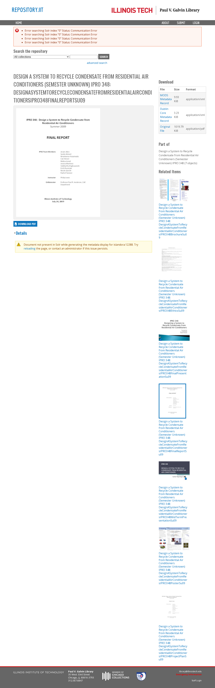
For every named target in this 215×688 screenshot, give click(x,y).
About (165, 23)
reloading (29, 248)
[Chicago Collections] (115, 679)
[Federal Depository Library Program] (141, 679)
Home (19, 23)
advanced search (97, 63)
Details (21, 233)
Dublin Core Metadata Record (166, 115)
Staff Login (197, 680)
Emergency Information (189, 674)
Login (196, 23)
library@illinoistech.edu (190, 671)
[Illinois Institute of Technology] (38, 672)
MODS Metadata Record (166, 99)
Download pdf (27, 224)
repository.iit (27, 9)
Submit (181, 23)
